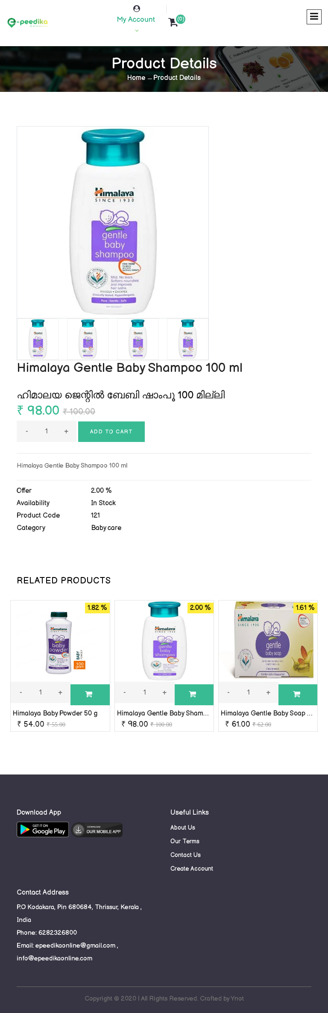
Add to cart (111, 432)
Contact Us (185, 855)
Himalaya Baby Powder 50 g (55, 714)
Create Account (191, 868)
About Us (182, 827)
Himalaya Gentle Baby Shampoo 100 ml (176, 714)
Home (136, 78)
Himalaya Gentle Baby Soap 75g (269, 714)
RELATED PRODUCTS (64, 581)
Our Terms (184, 841)
